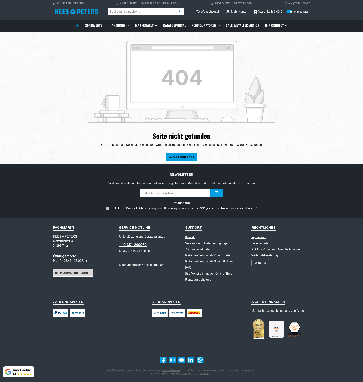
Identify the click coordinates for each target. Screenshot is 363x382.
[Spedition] (177, 313)
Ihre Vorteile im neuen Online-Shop (208, 273)
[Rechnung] (77, 313)
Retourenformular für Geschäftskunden (211, 261)
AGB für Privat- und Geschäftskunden (276, 249)
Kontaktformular (152, 264)
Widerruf (260, 262)
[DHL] (194, 313)
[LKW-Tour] (160, 313)
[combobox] (141, 11)
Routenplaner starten (75, 272)
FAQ (188, 267)
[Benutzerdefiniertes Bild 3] (276, 329)
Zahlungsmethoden (198, 249)
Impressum (258, 237)
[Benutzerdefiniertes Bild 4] (294, 329)
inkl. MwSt (297, 11)
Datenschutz (259, 243)
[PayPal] (60, 313)
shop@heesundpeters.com (233, 3)
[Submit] (216, 193)
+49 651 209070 (133, 245)
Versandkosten (171, 370)
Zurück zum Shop (181, 156)
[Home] (77, 25)
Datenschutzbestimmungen (142, 208)
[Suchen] (179, 11)
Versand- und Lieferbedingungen (207, 243)
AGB (202, 208)
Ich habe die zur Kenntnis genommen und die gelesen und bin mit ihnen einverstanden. (184, 208)
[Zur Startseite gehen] (76, 11)
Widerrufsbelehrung (264, 255)
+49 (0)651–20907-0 (299, 3)
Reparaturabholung (198, 279)
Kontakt (190, 237)
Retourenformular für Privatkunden (208, 255)
